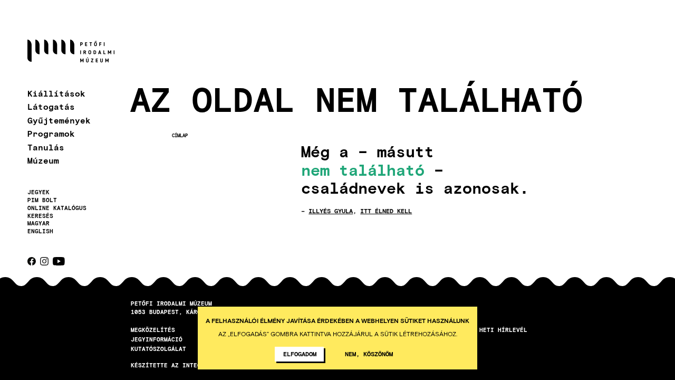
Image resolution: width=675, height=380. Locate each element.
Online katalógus (56, 208)
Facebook (31, 261)
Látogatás (51, 106)
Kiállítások (56, 93)
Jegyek (38, 192)
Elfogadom (299, 353)
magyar (38, 223)
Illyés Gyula (330, 210)
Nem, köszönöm (369, 353)
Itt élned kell (386, 210)
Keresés (40, 216)
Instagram (44, 261)
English (40, 230)
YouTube (59, 261)
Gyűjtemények (59, 120)
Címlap (180, 135)
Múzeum (43, 160)
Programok (51, 133)
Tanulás (45, 147)
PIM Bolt (42, 200)
